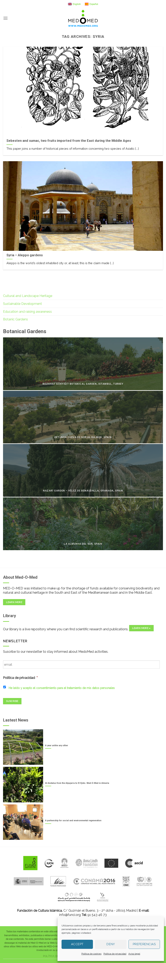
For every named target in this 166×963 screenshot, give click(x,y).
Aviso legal (134, 953)
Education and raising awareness (27, 312)
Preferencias (144, 944)
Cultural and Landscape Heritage (27, 296)
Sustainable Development (22, 304)
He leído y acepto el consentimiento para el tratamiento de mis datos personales (62, 688)
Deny (110, 944)
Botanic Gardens (15, 319)
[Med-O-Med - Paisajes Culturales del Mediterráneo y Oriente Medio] (83, 18)
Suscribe (12, 701)
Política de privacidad (114, 953)
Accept (77, 944)
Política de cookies (91, 953)
